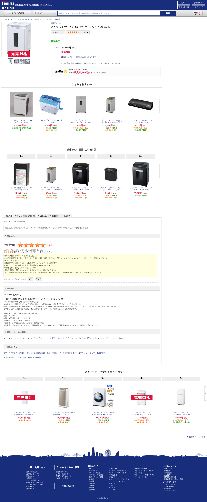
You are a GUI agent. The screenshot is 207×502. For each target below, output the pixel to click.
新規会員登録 (184, 7)
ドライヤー (113, 468)
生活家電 (92, 483)
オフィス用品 (47, 19)
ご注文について (61, 472)
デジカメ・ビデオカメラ (117, 471)
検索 (168, 13)
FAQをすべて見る (62, 478)
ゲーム (111, 485)
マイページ (198, 7)
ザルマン (91, 338)
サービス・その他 (140, 477)
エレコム (61, 338)
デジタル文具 (32, 353)
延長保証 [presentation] (43, 216)
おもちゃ (112, 487)
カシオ (46, 338)
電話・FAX (113, 483)
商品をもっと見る (197, 437)
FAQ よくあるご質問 (69, 467)
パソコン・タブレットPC (117, 473)
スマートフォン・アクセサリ (119, 479)
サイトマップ (168, 468)
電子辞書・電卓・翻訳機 (47, 353)
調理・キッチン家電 (96, 477)
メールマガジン (169, 484)
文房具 (71, 353)
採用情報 (167, 471)
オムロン (83, 338)
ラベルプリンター (82, 353)
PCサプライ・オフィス (117, 481)
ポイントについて (62, 474)
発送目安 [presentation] (55, 216)
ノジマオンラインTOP (9, 19)
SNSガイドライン (170, 490)
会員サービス (31, 488)
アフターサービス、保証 (34, 484)
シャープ (7, 338)
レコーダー (93, 471)
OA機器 (57, 19)
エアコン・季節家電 (96, 475)
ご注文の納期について (34, 480)
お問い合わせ (68, 486)
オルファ (121, 338)
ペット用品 (138, 473)
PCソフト (112, 489)
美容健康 (92, 489)
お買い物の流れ (31, 472)
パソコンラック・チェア (25, 358)
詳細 (103, 73)
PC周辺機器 (113, 475)
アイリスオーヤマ (72, 338)
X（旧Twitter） (169, 486)
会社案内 (167, 475)
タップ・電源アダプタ (98, 353)
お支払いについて (32, 474)
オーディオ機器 (94, 473)
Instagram (167, 488)
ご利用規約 (168, 473)
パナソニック (16, 338)
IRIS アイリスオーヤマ (59, 23)
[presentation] (7, 215)
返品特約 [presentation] (67, 216)
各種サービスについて (63, 476)
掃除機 (91, 487)
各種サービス (31, 486)
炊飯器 (91, 481)
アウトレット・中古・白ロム (144, 475)
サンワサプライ (36, 338)
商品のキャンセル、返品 (34, 482)
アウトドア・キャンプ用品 (143, 471)
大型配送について (32, 478)
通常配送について (32, 476)
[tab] (7, 215)
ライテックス (112, 338)
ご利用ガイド (199, 3)
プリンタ (112, 477)
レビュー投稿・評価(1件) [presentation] (26, 216)
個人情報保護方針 (170, 477)
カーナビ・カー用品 (141, 468)
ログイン (184, 3)
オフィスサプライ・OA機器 (29, 19)
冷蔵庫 (91, 479)
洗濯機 (91, 485)
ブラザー (53, 338)
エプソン (26, 338)
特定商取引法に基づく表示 (173, 479)
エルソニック (101, 338)
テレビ (91, 468)
